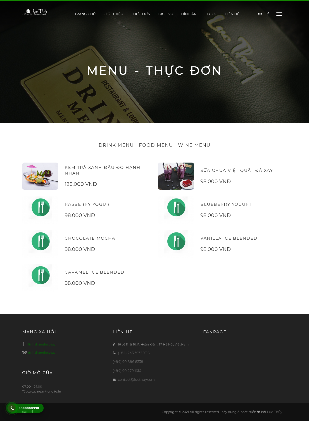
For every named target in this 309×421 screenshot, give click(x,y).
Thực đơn (140, 14)
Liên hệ (232, 14)
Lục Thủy (274, 412)
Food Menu (156, 145)
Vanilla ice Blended (228, 238)
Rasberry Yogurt (88, 204)
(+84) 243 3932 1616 (134, 353)
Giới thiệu (113, 14)
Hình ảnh (190, 14)
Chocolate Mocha (90, 238)
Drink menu (116, 145)
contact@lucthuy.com (136, 379)
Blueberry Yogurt (226, 204)
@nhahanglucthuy (41, 344)
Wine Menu (194, 145)
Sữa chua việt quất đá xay (236, 170)
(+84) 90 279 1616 (127, 371)
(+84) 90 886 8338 (128, 362)
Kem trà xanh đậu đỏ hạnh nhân (102, 170)
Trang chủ (85, 14)
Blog (212, 14)
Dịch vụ (165, 14)
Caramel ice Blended (94, 272)
